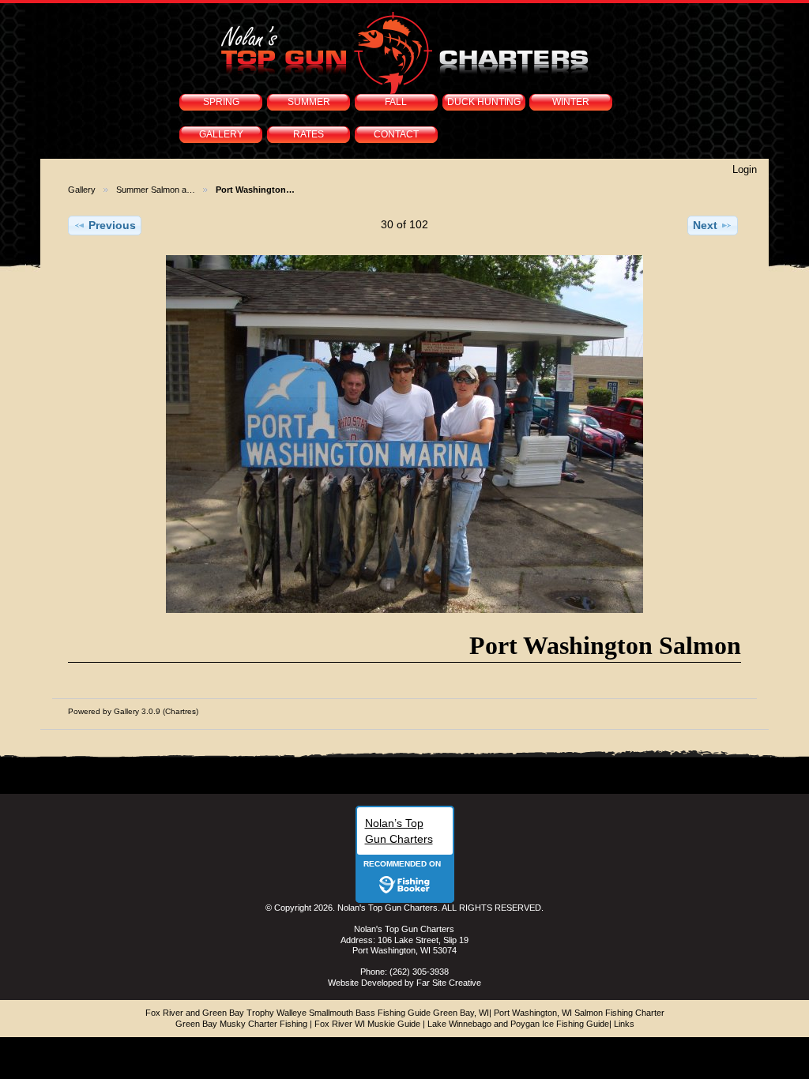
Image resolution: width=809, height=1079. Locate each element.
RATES (308, 134)
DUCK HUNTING (484, 101)
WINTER (570, 101)
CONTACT (396, 134)
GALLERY (221, 134)
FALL (396, 101)
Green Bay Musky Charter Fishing (241, 1023)
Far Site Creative (448, 982)
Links (624, 1023)
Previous (112, 225)
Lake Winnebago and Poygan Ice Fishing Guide (518, 1023)
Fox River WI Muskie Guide (367, 1023)
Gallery (82, 189)
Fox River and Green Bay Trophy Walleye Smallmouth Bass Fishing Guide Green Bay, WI (317, 1012)
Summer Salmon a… (155, 189)
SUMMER (309, 101)
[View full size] (404, 434)
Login (744, 169)
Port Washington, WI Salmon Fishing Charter (579, 1012)
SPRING (221, 101)
